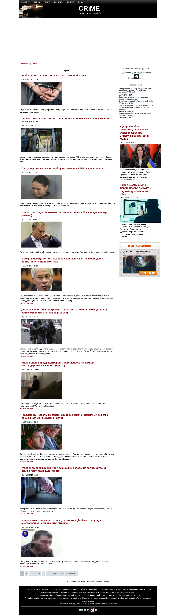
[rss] (141, 78)
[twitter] (135, 73)
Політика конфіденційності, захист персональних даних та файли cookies (88, 604)
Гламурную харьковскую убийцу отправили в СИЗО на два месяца (62, 168)
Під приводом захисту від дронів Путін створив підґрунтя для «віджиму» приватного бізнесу (135, 91)
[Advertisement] (88, 38)
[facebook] (126, 73)
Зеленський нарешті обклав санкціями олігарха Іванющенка (135, 115)
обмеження (129, 592)
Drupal (54, 589)
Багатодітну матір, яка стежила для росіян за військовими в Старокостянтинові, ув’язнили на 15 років (136, 99)
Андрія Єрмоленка (101, 589)
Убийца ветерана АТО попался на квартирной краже (53, 75)
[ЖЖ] (131, 78)
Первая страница (29, 64)
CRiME (89, 8)
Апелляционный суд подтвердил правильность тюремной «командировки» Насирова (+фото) (57, 364)
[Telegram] (136, 78)
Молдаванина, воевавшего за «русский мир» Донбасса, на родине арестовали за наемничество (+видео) (62, 522)
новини (37, 2)
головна (25, 2)
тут (117, 595)
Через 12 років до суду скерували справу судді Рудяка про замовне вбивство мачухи (136, 107)
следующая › (57, 573)
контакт (70, 2)
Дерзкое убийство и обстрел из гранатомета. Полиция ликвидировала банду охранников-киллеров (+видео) (64, 311)
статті (47, 2)
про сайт (58, 2)
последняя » (71, 573)
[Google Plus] (145, 73)
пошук (81, 2)
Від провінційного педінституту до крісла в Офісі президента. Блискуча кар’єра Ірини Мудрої (135, 132)
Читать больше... (27, 303)
